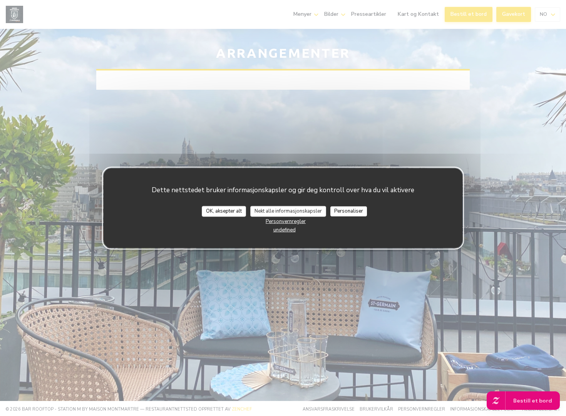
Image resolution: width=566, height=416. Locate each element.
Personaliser (348, 211)
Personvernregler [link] (286, 221)
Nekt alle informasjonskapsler (288, 211)
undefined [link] (284, 229)
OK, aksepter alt (224, 211)
